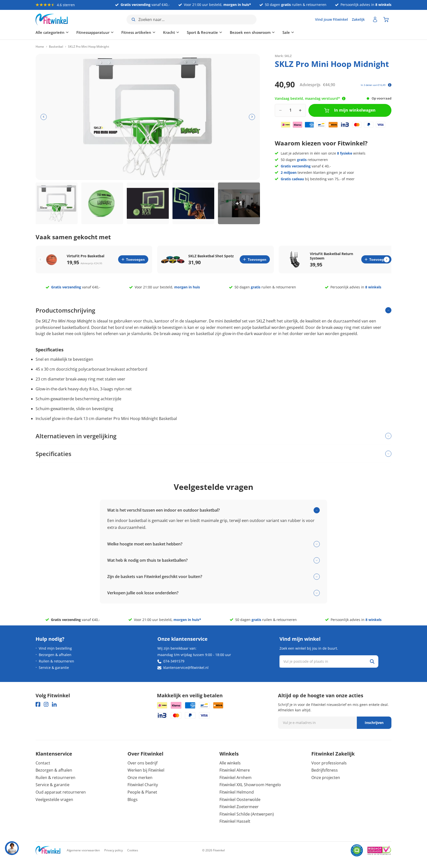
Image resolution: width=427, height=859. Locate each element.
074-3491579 (173, 661)
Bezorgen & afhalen (55, 654)
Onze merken (140, 777)
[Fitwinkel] (48, 850)
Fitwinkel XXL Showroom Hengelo (250, 784)
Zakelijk (358, 19)
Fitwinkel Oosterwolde (239, 799)
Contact (43, 763)
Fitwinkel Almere (234, 770)
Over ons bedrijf (142, 763)
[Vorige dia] (44, 117)
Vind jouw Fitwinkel (331, 19)
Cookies (132, 850)
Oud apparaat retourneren (61, 792)
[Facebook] (38, 704)
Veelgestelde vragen (54, 799)
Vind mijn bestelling (55, 648)
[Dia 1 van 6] (57, 203)
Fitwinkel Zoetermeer (239, 806)
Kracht (169, 32)
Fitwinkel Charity (143, 784)
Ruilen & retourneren (56, 661)
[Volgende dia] (252, 117)
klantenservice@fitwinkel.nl (186, 667)
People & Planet (142, 792)
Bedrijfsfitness (324, 770)
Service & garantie (54, 667)
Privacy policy (113, 850)
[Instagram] (46, 704)
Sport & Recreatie (202, 32)
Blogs (133, 799)
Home (40, 47)
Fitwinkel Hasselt (234, 821)
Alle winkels (230, 763)
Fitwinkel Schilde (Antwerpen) (246, 814)
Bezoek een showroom (250, 32)
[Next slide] (386, 259)
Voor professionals (329, 763)
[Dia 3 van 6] (148, 203)
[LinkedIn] (54, 704)
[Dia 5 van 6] (239, 203)
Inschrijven (374, 722)
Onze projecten (325, 777)
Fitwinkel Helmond (236, 792)
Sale (286, 32)
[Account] (375, 19)
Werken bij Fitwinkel (146, 770)
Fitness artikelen (136, 32)
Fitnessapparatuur (92, 32)
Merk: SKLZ (283, 55)
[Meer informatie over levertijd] (343, 98)
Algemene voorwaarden (83, 850)
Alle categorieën (50, 32)
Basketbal (56, 47)
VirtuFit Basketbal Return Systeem (331, 256)
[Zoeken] (372, 661)
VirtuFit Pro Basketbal (85, 256)
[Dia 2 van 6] (102, 203)
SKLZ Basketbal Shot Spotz (211, 256)
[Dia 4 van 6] (193, 203)
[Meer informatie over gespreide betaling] (389, 85)
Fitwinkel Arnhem (235, 777)
